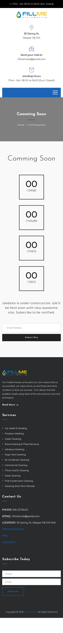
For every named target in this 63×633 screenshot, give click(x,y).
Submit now (31, 337)
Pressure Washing (14, 433)
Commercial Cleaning (16, 465)
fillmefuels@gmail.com (31, 59)
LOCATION (9, 542)
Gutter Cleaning (13, 439)
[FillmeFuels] (31, 14)
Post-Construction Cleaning (19, 481)
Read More (8, 405)
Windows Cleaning (14, 449)
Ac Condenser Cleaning (17, 460)
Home (21, 124)
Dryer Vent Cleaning (15, 454)
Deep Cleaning (12, 475)
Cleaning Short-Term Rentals (20, 486)
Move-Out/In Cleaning (17, 470)
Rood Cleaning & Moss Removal (22, 444)
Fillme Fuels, (30, 612)
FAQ (4, 535)
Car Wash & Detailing (16, 428)
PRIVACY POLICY (13, 529)
